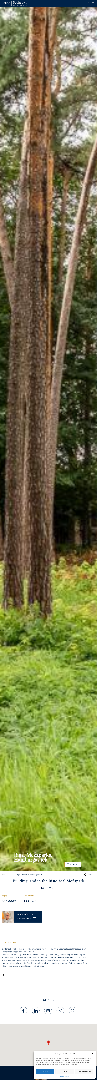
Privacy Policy (64, 1076)
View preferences (84, 1071)
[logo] (14, 3)
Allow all (45, 1071)
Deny (65, 1071)
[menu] (93, 3)
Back (9, 874)
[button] (92, 1053)
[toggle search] (88, 3)
